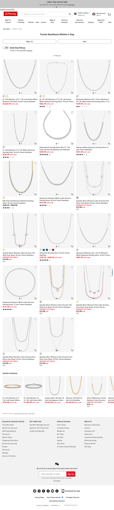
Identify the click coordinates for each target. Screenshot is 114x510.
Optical (59, 440)
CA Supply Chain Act (72, 497)
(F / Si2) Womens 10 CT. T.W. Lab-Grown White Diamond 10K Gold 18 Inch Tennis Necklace (20, 100)
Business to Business (92, 425)
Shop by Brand (89, 443)
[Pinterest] (48, 491)
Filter (29, 41)
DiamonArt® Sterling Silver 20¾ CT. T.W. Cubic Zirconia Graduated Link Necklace (55, 148)
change (29, 50)
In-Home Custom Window (66, 447)
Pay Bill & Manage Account (39, 425)
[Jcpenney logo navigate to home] (10, 14)
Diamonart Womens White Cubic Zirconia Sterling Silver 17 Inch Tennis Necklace (18, 303)
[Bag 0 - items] (109, 14)
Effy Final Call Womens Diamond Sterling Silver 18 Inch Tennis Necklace (18, 202)
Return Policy (7, 437)
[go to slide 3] (56, 7)
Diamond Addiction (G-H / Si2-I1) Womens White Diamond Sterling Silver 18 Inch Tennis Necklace (93, 254)
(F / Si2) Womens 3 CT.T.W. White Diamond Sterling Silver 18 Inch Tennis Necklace (19, 151)
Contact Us (6, 434)
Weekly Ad (61, 431)
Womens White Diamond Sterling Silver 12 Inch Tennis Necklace (92, 148)
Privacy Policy (39, 497)
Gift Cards (6, 450)
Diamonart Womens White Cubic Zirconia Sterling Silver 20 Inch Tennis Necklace (55, 199)
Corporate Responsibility (93, 437)
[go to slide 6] (62, 7)
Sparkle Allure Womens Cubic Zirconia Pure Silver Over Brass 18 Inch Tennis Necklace (92, 202)
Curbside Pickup (63, 428)
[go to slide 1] (52, 7)
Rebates (5, 453)
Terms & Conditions (43, 505)
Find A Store (61, 425)
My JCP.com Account (9, 428)
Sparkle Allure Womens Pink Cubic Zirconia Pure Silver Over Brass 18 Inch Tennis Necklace (92, 306)
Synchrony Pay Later (9, 443)
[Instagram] (39, 491)
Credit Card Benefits (37, 431)
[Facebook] (44, 491)
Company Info (89, 431)
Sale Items (31, 413)
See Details (56, 481)
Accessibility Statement (57, 501)
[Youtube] (53, 491)
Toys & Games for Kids (20, 413)
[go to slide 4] (58, 7)
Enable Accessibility (7, 9)
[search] (70, 14)
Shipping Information (10, 440)
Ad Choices (54, 505)
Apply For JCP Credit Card (39, 428)
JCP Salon (60, 434)
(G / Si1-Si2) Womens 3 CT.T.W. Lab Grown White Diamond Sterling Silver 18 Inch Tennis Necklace (57, 100)
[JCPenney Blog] (57, 491)
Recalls (4, 447)
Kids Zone (60, 443)
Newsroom (88, 434)
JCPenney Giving (90, 440)
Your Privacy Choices (53, 497)
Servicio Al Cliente (9, 456)
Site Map (87, 447)
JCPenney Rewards (9, 431)
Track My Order (8, 425)
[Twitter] (35, 491)
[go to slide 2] (54, 7)
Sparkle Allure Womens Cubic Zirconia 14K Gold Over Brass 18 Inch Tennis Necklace (19, 254)
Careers (87, 428)
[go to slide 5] (60, 7)
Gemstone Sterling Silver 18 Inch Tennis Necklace (55, 254)
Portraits (60, 437)
